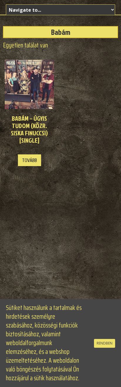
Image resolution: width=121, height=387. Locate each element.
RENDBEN (104, 343)
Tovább (29, 160)
